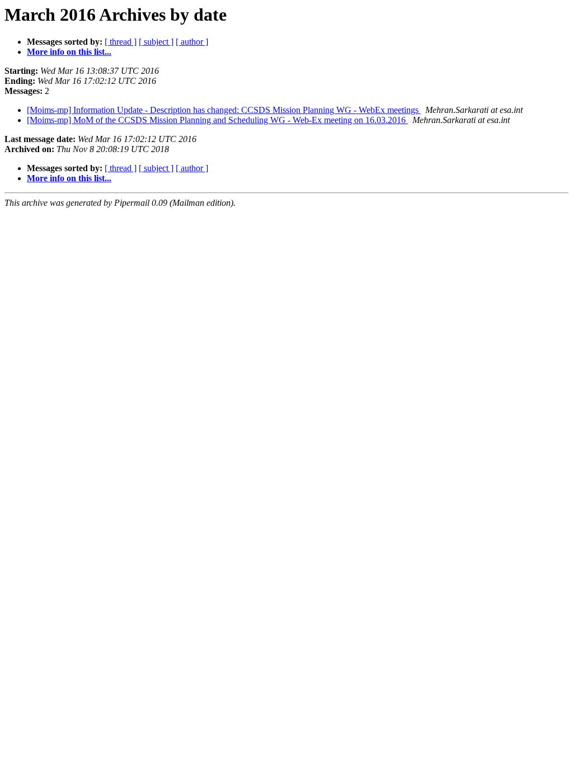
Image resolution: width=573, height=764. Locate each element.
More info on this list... (69, 51)
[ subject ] (156, 41)
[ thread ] (121, 41)
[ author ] (192, 41)
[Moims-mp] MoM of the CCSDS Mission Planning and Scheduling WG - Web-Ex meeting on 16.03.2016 (217, 120)
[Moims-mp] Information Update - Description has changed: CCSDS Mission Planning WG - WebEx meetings (224, 110)
